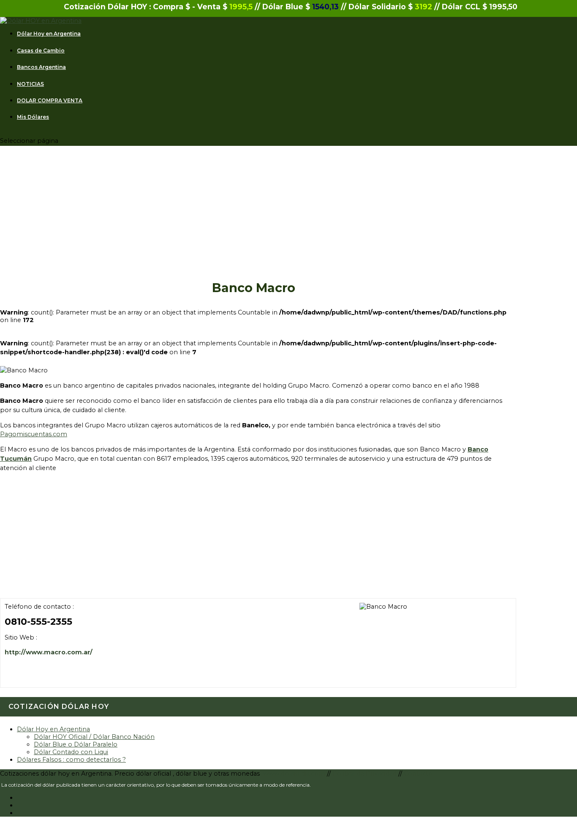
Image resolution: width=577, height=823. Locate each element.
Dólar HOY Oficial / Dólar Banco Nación (94, 737)
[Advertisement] (253, 219)
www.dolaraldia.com (295, 773)
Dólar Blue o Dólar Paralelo (75, 744)
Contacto (418, 773)
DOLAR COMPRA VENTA (49, 101)
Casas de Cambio (41, 51)
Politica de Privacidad (365, 773)
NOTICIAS (30, 84)
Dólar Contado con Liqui (71, 752)
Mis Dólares (33, 117)
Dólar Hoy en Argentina (49, 34)
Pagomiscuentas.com (33, 434)
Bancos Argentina (41, 67)
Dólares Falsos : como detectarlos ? (71, 759)
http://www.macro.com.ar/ (49, 652)
